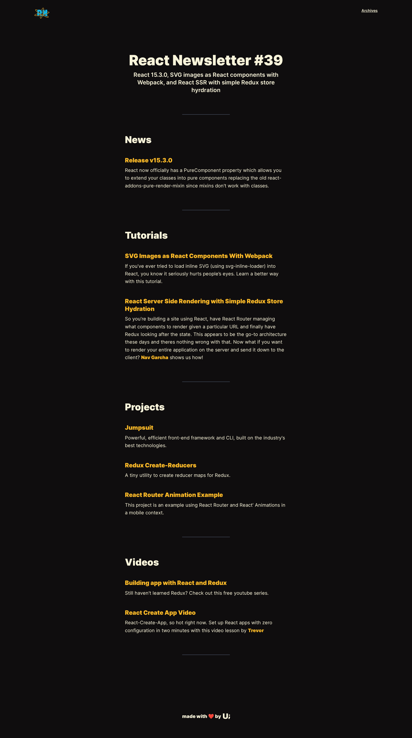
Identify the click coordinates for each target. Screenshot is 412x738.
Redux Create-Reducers (160, 465)
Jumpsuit (139, 427)
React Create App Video (160, 612)
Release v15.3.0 (148, 160)
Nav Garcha (154, 357)
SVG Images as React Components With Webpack (199, 255)
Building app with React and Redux (176, 582)
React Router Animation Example (174, 494)
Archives (369, 10)
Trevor (256, 630)
